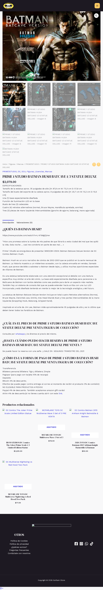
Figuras (12, 164)
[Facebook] (76, 544)
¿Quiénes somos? (19, 547)
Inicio (5, 164)
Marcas (20, 164)
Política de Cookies (19, 541)
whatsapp (20, 334)
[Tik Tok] (91, 544)
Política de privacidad (19, 544)
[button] (96, 15)
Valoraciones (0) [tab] (24, 222)
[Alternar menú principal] (97, 5)
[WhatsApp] (86, 544)
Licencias (39, 171)
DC (19, 171)
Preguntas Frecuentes (19, 550)
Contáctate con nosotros (19, 553)
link (60, 393)
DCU (24, 171)
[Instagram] (81, 544)
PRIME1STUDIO (32, 164)
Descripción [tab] (8, 222)
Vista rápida (18, 437)
